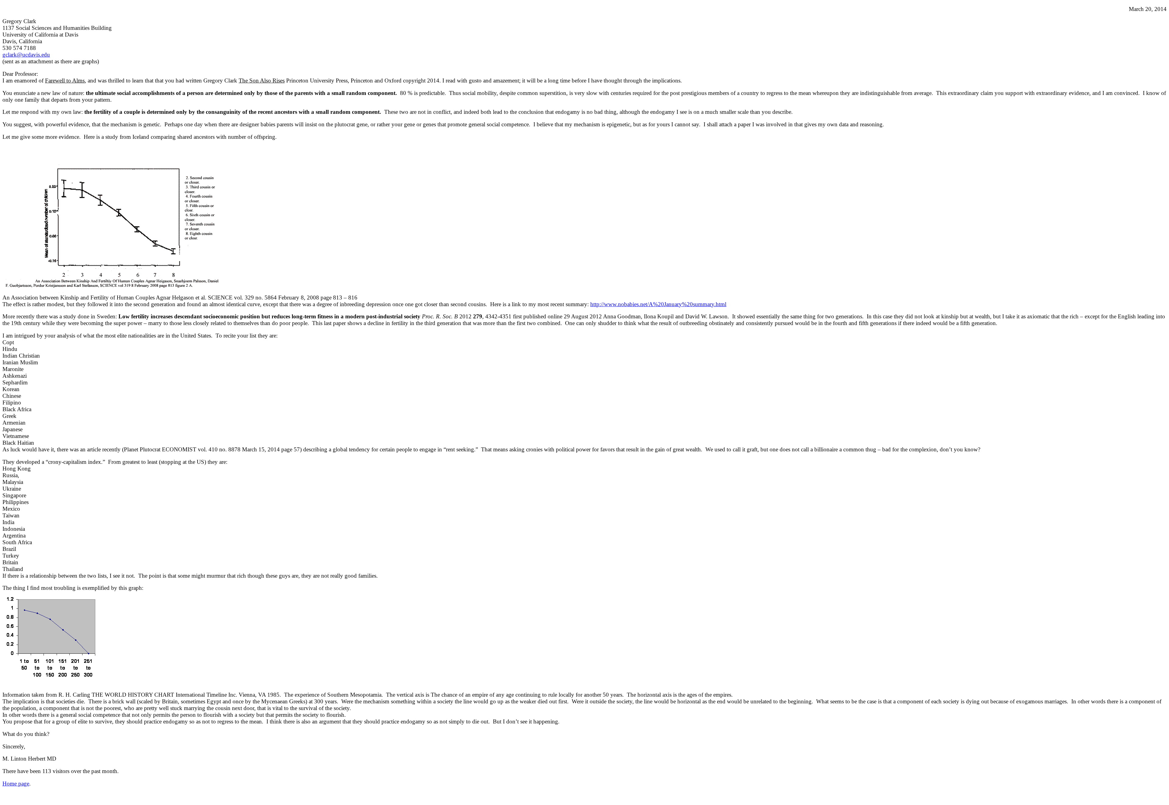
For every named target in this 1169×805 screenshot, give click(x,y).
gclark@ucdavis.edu (26, 54)
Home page (15, 783)
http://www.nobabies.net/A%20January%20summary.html (658, 304)
